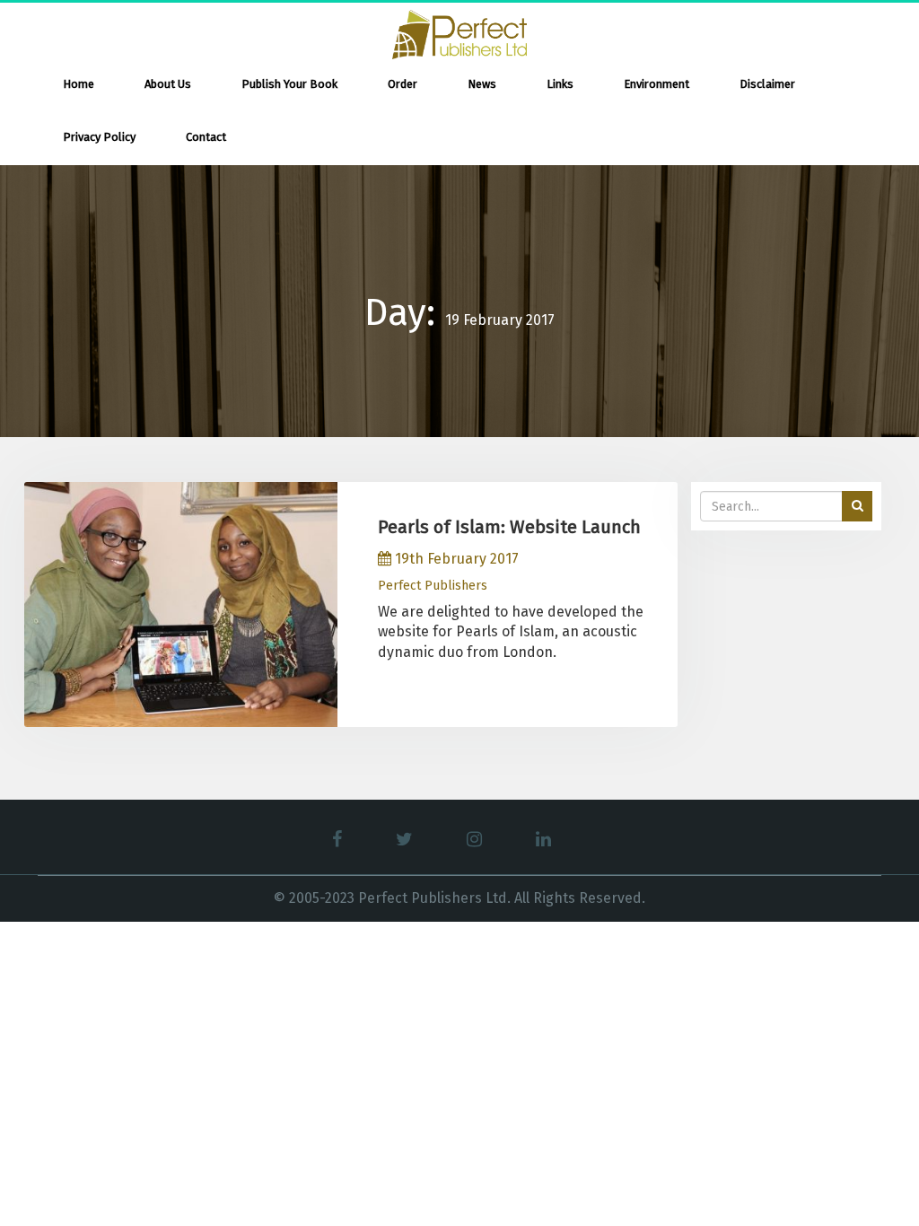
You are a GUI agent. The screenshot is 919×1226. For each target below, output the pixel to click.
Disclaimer (767, 84)
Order (402, 84)
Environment (656, 84)
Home (78, 84)
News (482, 84)
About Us (167, 84)
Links (560, 84)
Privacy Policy (99, 137)
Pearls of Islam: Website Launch (509, 527)
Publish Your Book (289, 84)
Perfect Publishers (432, 585)
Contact (206, 137)
